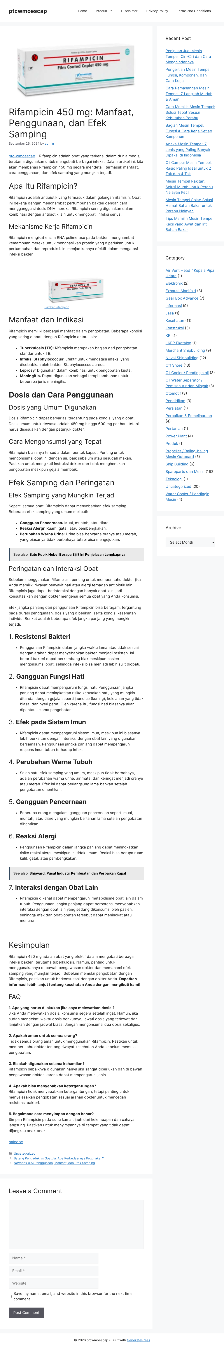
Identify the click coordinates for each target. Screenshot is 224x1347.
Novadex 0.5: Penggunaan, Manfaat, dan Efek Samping (54, 1163)
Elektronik (174, 283)
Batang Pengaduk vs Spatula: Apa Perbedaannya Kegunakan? (59, 1158)
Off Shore (174, 365)
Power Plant (176, 436)
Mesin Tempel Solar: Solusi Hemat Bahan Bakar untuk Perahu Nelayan (189, 205)
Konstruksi (175, 328)
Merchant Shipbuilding (185, 350)
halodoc (16, 1142)
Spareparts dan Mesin (185, 471)
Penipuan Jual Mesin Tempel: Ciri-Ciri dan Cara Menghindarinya (188, 56)
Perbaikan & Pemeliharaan (189, 416)
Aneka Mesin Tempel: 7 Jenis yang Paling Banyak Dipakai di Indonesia (188, 149)
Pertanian (174, 428)
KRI (168, 335)
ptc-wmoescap (22, 156)
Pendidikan (175, 401)
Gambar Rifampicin (56, 307)
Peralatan (174, 408)
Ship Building (177, 464)
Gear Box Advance (182, 298)
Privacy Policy (157, 11)
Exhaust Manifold (181, 291)
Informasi (174, 305)
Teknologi (174, 479)
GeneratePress (138, 1340)
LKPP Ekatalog (178, 343)
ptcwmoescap (28, 11)
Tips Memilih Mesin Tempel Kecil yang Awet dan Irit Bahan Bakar (189, 224)
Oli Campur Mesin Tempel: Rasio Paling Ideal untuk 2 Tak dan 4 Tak (189, 168)
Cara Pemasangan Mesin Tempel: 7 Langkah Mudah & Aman (189, 93)
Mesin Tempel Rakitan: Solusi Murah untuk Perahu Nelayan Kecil (189, 187)
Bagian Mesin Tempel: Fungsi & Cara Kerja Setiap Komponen (189, 131)
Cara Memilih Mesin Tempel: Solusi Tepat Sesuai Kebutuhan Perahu (190, 112)
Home (82, 11)
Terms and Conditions (194, 11)
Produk (101, 11)
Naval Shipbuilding (182, 358)
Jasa (170, 313)
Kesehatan (175, 320)
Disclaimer (129, 11)
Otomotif (173, 393)
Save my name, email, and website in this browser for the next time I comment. (74, 1296)
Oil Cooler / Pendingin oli (187, 373)
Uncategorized (24, 1153)
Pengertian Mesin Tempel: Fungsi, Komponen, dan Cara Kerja (189, 75)
